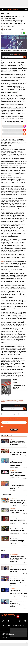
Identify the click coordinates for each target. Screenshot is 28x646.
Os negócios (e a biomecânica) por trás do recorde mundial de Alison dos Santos (17, 541)
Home (2, 13)
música (22, 401)
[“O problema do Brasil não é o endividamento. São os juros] (5, 568)
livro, (18, 401)
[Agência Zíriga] (9, 637)
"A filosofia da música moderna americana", (13, 400)
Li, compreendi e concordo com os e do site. (14, 426)
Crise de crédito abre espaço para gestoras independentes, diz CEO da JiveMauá (18, 604)
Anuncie (10, 625)
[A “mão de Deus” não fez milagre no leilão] (5, 510)
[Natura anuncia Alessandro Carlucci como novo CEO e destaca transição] (5, 483)
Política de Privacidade (18, 625)
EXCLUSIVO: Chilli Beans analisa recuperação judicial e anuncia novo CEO (18, 452)
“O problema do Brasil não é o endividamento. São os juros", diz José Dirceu (18, 569)
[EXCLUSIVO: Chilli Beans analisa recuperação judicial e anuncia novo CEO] (5, 451)
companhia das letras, (12, 401)
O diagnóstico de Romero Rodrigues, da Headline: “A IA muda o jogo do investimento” (18, 559)
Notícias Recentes (6, 435)
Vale (2, 261)
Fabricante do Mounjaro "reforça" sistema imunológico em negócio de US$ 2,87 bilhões (17, 475)
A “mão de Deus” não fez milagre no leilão (17, 511)
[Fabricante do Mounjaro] (5, 472)
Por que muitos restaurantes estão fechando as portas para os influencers (18, 520)
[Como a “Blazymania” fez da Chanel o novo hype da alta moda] (5, 528)
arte (15, 160)
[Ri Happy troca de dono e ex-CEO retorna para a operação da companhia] (5, 441)
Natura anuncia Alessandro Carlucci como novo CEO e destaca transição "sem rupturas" (17, 486)
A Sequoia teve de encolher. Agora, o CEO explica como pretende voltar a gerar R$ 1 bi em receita (18, 581)
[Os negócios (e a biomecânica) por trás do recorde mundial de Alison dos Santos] (5, 538)
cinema (13, 91)
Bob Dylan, (3, 401)
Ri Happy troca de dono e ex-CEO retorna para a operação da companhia (18, 442)
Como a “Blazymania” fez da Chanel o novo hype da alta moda (18, 530)
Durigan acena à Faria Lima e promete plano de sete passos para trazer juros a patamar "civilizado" (18, 463)
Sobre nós (4, 625)
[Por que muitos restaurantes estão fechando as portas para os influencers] (5, 518)
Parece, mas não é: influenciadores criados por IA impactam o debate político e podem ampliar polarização (18, 593)
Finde (7, 13)
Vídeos (3, 550)
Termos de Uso (19, 425)
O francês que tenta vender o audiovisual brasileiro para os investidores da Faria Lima (18, 502)
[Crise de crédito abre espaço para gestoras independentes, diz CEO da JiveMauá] (5, 601)
